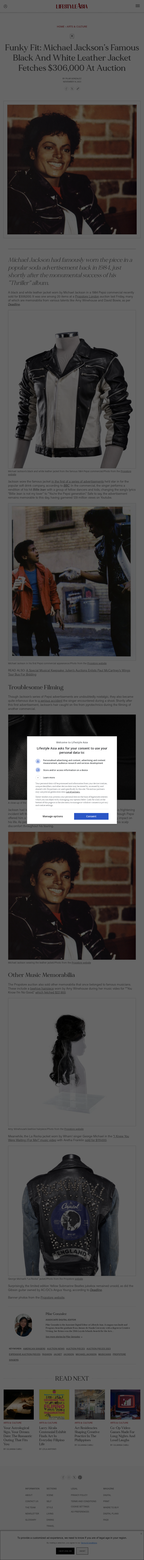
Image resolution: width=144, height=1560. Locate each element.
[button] (72, 777)
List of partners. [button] (73, 792)
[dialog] (72, 780)
